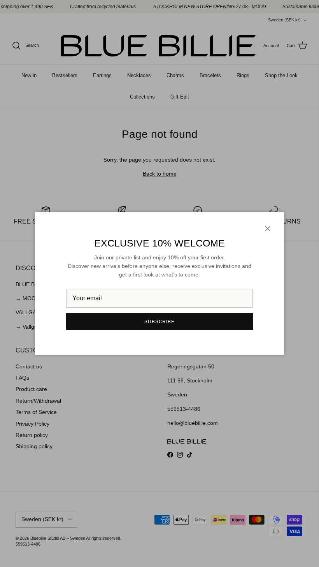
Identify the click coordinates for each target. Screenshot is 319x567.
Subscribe (159, 321)
